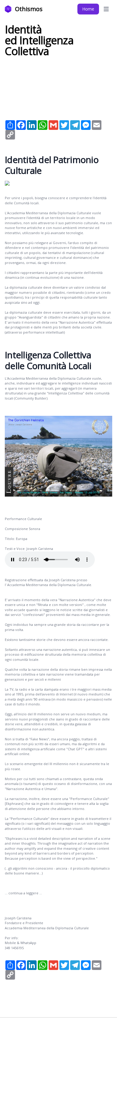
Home (88, 9)
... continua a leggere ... (23, 893)
